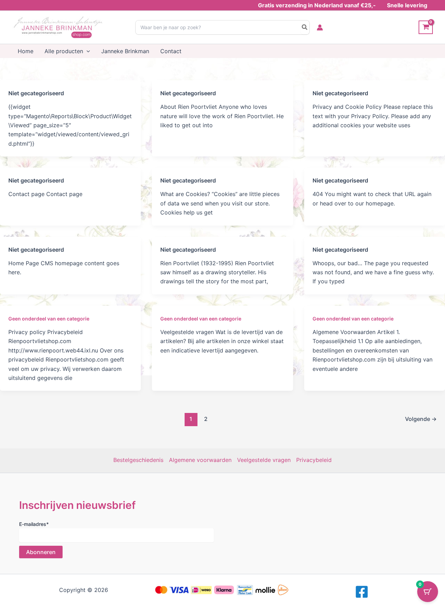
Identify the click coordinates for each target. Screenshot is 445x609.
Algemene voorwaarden (200, 459)
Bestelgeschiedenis (138, 459)
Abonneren (41, 552)
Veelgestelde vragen (264, 459)
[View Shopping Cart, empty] (426, 27)
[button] (86, 51)
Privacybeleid (314, 459)
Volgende (421, 418)
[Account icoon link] (320, 27)
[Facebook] (362, 592)
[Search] (304, 27)
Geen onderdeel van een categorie (48, 319)
